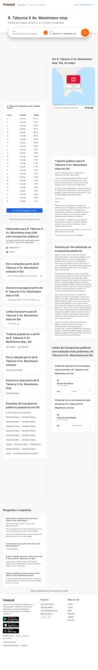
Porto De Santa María (14, 370)
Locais (70, 607)
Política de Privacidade (10, 645)
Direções (71, 620)
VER (41, 276)
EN (43, 617)
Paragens (71, 614)
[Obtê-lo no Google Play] (11, 619)
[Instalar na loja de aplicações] (11, 625)
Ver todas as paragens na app (24, 210)
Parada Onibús (35, 444)
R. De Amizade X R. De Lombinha (18, 412)
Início (14, 31)
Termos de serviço (9, 642)
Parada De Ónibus (13, 393)
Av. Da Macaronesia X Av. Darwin (25, 453)
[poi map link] (73, 89)
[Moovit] (9, 4)
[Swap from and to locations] (46, 33)
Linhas (70, 604)
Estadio (9, 444)
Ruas (70, 610)
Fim (51, 31)
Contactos (23, 645)
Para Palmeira (23, 347)
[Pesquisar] (85, 33)
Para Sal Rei (10, 347)
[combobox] (26, 33)
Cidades (71, 617)
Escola (8, 453)
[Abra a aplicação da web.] (11, 631)
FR (49, 617)
